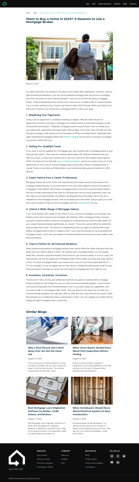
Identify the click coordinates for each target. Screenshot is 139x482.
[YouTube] (112, 462)
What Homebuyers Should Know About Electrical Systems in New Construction (91, 411)
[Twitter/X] (124, 456)
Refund (117, 4)
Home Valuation (104, 4)
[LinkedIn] (118, 462)
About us (65, 455)
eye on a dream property (68, 161)
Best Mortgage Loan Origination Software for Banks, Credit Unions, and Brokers (46, 411)
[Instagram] (112, 456)
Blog (125, 4)
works (84, 203)
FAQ (63, 463)
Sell (93, 4)
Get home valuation (45, 463)
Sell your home (43, 459)
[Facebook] (118, 456)
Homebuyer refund (45, 467)
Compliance (90, 467)
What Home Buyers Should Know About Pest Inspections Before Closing (92, 351)
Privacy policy (91, 459)
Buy (87, 4)
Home (28, 13)
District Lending (71, 137)
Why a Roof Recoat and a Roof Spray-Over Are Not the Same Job (46, 351)
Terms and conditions (94, 463)
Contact (133, 4)
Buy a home (42, 455)
